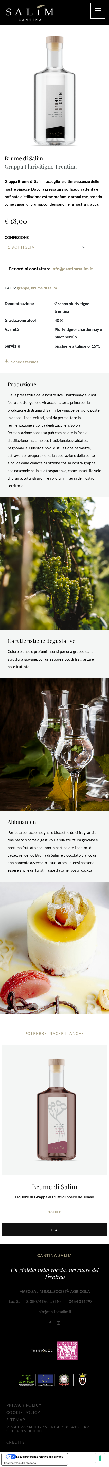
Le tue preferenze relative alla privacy (39, 1456)
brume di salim (44, 287)
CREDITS (15, 1442)
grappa (23, 287)
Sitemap (15, 1420)
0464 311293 (81, 1301)
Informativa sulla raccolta (20, 1462)
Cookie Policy (23, 1412)
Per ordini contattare (51, 268)
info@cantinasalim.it (54, 1311)
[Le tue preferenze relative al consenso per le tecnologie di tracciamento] (100, 1458)
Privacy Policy (24, 1405)
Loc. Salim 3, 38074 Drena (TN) (35, 1301)
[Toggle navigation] (97, 11)
